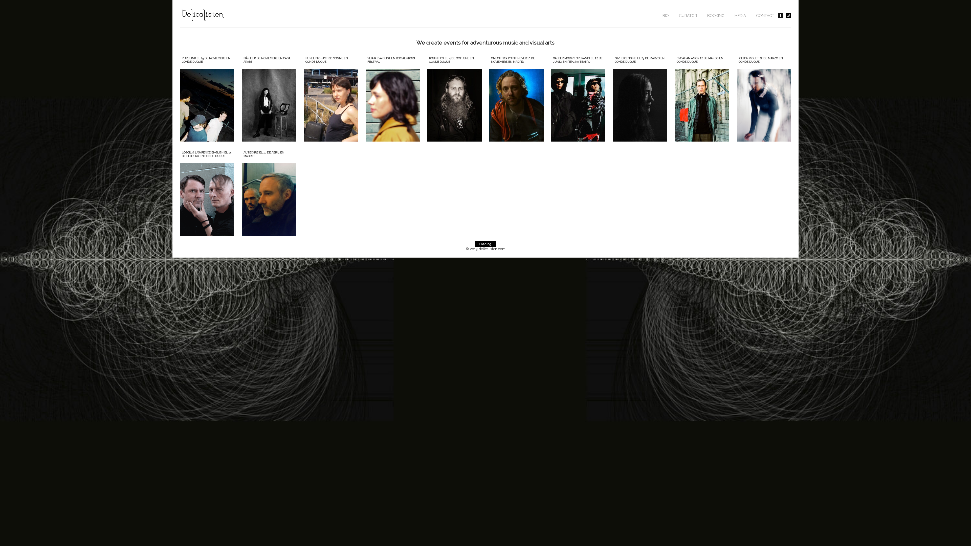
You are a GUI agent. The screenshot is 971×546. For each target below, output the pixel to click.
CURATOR (688, 15)
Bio (666, 15)
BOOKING (715, 15)
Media (740, 15)
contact (765, 15)
